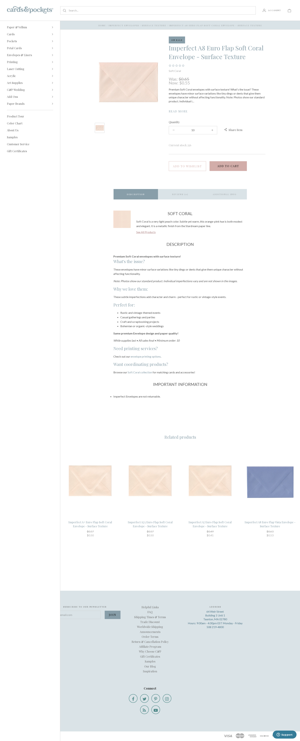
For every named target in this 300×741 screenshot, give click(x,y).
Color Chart (14, 123)
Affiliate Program (150, 646)
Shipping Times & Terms (150, 617)
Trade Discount (150, 622)
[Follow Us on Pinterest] (155, 698)
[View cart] (289, 10)
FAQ (150, 612)
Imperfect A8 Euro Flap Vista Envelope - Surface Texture (270, 524)
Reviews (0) (180, 194)
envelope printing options (146, 356)
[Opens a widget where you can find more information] (285, 735)
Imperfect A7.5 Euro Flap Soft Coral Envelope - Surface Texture (150, 524)
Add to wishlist (187, 166)
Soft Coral (175, 70)
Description (136, 194)
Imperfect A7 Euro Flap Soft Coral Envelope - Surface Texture (210, 524)
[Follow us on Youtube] (155, 709)
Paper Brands (15, 103)
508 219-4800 (215, 627)
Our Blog (150, 666)
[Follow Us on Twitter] (144, 698)
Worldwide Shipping (150, 627)
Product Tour (15, 116)
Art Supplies (15, 83)
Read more (178, 111)
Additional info (224, 194)
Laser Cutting (15, 69)
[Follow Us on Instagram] (167, 698)
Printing (12, 62)
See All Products (146, 232)
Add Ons (12, 97)
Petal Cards (14, 48)
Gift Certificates (17, 151)
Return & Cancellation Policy (150, 642)
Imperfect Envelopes (124, 25)
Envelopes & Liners (19, 55)
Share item (235, 130)
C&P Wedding (16, 90)
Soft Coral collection (140, 372)
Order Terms (150, 636)
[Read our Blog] (144, 709)
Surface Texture (154, 25)
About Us (12, 130)
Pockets (12, 41)
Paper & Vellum (17, 27)
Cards (11, 34)
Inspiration (150, 671)
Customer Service (18, 144)
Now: (174, 82)
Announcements (150, 632)
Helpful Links (150, 607)
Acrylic (11, 76)
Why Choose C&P (150, 651)
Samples (12, 137)
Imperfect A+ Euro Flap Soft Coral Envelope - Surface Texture (90, 524)
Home (102, 25)
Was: (174, 78)
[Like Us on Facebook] (133, 698)
